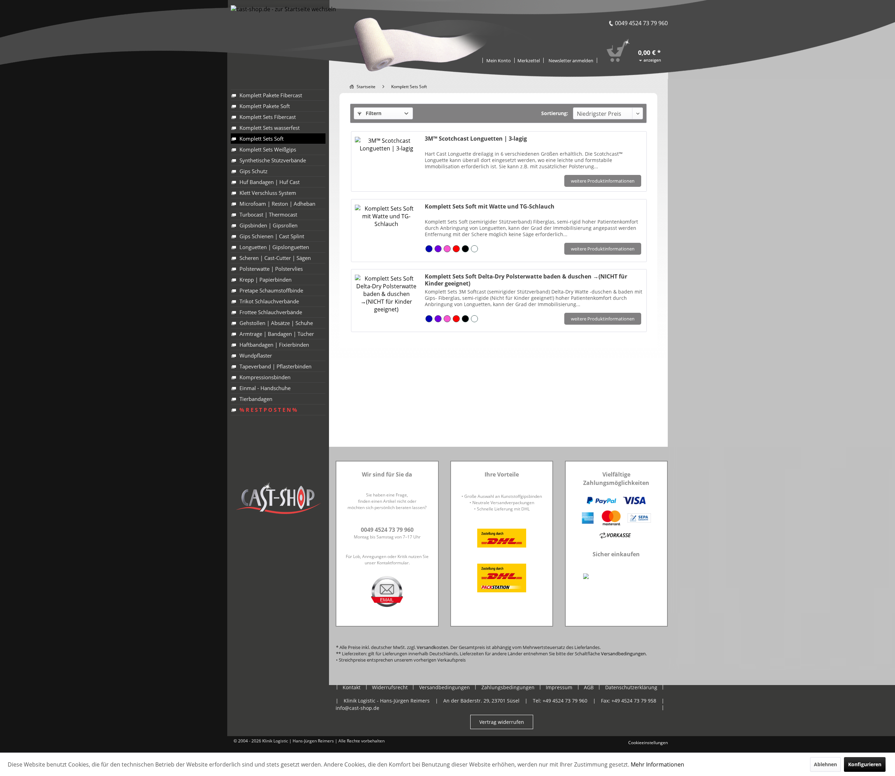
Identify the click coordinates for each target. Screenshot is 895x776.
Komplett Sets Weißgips (267, 149)
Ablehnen (825, 764)
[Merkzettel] (529, 60)
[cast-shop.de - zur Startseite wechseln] (283, 30)
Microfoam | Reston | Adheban (277, 203)
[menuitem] (529, 60)
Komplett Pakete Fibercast (270, 95)
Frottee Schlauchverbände (270, 312)
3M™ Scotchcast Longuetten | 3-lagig (476, 138)
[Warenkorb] (641, 42)
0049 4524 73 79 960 (641, 23)
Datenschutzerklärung (631, 687)
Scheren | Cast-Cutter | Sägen (275, 257)
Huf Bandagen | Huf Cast (269, 181)
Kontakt (351, 687)
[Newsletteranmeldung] (571, 60)
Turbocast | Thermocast (268, 214)
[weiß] (474, 249)
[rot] (456, 249)
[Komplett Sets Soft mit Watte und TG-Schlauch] (386, 229)
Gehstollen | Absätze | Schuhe (276, 322)
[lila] (438, 249)
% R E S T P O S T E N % (268, 409)
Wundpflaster (255, 355)
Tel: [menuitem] (560, 700)
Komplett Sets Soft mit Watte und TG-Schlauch (489, 206)
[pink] (447, 249)
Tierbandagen (255, 398)
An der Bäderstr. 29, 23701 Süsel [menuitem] (481, 700)
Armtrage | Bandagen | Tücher (276, 333)
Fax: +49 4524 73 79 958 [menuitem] (628, 700)
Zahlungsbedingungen (508, 687)
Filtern (372, 113)
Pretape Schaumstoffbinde (271, 290)
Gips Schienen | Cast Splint (271, 236)
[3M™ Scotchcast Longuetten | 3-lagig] (386, 159)
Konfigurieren (864, 764)
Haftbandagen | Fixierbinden (274, 344)
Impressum (559, 687)
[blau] (429, 249)
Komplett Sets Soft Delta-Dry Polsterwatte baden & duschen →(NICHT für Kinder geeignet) (526, 280)
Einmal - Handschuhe (265, 388)
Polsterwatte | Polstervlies (271, 268)
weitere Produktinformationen (603, 181)
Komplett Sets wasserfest (269, 127)
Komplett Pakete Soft (264, 106)
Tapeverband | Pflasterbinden (275, 366)
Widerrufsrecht (390, 687)
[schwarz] (465, 249)
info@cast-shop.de (357, 708)
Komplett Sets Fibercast (267, 116)
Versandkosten (432, 647)
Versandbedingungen (623, 653)
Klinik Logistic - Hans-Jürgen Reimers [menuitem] (387, 700)
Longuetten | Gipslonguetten (274, 247)
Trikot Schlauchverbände (269, 301)
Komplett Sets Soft (261, 138)
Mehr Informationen (657, 764)
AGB (589, 687)
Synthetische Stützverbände (272, 160)
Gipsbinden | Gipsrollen (268, 225)
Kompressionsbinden (265, 377)
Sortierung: (554, 113)
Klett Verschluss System (267, 192)
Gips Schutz (253, 171)
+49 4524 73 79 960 (565, 700)
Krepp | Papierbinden (265, 279)
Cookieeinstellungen (648, 743)
